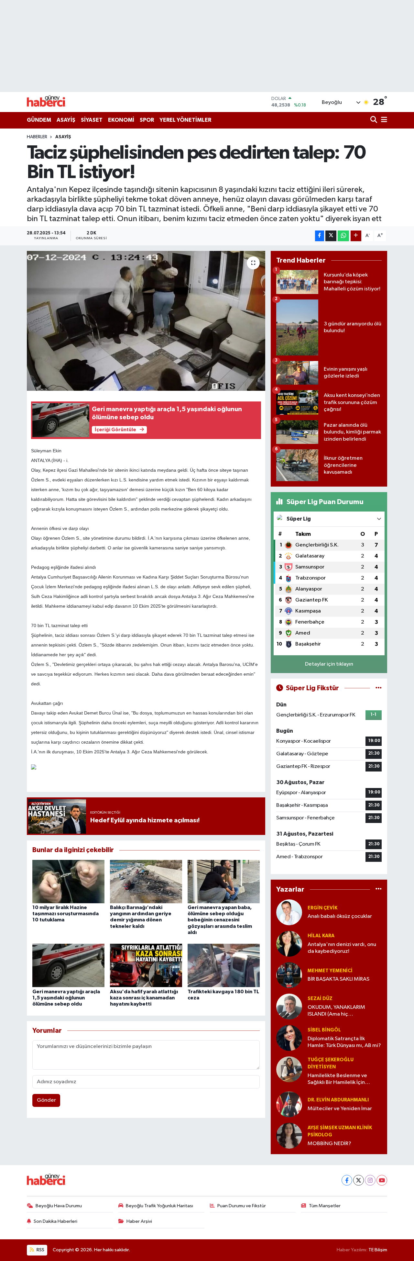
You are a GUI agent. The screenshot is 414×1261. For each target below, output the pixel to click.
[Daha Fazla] (356, 236)
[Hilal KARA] (289, 943)
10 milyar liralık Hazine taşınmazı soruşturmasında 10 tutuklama (65, 913)
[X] (358, 1180)
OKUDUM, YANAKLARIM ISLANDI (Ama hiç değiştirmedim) (336, 1011)
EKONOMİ (121, 120)
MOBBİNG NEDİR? (329, 1143)
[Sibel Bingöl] (289, 1038)
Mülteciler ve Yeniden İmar (340, 1108)
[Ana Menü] (382, 120)
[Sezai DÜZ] (289, 1006)
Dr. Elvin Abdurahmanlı (338, 1100)
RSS (40, 1249)
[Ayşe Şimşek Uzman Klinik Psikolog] (289, 1135)
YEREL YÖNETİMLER (185, 120)
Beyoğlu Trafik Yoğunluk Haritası (159, 1205)
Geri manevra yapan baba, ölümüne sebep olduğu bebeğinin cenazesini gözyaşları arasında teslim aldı (220, 920)
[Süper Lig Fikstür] (379, 688)
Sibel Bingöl (324, 1030)
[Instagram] (370, 1180)
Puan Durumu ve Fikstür (241, 1205)
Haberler (37, 137)
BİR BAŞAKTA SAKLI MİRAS (338, 979)
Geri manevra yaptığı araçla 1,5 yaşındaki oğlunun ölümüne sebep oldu (66, 998)
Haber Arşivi (139, 1221)
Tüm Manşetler (325, 1205)
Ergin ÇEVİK (322, 908)
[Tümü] (379, 889)
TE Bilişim (377, 1249)
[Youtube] (381, 1180)
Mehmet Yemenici (330, 970)
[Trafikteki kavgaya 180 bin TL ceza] (224, 965)
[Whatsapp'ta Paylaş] (343, 236)
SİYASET (92, 120)
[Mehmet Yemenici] (289, 975)
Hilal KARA (321, 935)
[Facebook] (347, 1180)
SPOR (147, 120)
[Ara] (374, 120)
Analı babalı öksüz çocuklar (340, 916)
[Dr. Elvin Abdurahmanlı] (289, 1104)
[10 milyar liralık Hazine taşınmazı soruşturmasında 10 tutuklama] (68, 881)
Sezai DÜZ (320, 998)
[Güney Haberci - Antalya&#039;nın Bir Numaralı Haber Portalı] (51, 101)
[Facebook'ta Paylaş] (319, 236)
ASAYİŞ (66, 120)
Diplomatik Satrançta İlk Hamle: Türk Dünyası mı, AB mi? (344, 1042)
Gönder (46, 1100)
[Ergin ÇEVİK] (289, 912)
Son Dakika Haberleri (55, 1221)
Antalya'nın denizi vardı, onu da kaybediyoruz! (342, 948)
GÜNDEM (39, 120)
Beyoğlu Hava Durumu (59, 1205)
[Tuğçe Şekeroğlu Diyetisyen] (289, 1069)
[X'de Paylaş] (330, 236)
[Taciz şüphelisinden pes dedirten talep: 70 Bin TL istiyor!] (146, 321)
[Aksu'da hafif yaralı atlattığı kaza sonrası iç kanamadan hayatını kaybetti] (146, 965)
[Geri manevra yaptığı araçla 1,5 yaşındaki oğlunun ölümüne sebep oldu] (68, 965)
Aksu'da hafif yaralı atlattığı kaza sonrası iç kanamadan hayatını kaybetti (144, 998)
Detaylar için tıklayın (329, 664)
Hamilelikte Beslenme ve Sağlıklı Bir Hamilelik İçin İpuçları (337, 1079)
